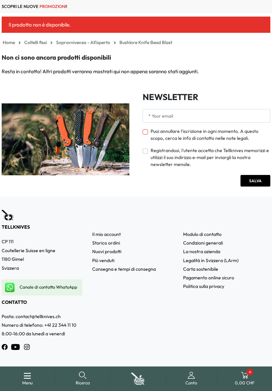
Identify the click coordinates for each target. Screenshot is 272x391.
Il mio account (106, 234)
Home (9, 42)
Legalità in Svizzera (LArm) (210, 260)
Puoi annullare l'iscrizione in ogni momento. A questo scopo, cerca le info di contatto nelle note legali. (204, 134)
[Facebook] (5, 347)
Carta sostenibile (200, 269)
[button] (82, 378)
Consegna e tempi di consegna (124, 269)
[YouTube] (15, 347)
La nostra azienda (201, 251)
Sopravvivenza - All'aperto (83, 42)
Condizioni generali (203, 243)
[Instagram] (27, 347)
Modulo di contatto (202, 234)
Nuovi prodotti (106, 251)
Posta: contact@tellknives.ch (31, 316)
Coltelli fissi (35, 42)
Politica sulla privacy (203, 286)
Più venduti (103, 260)
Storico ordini (106, 243)
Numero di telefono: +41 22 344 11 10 (39, 325)
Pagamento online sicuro (208, 278)
